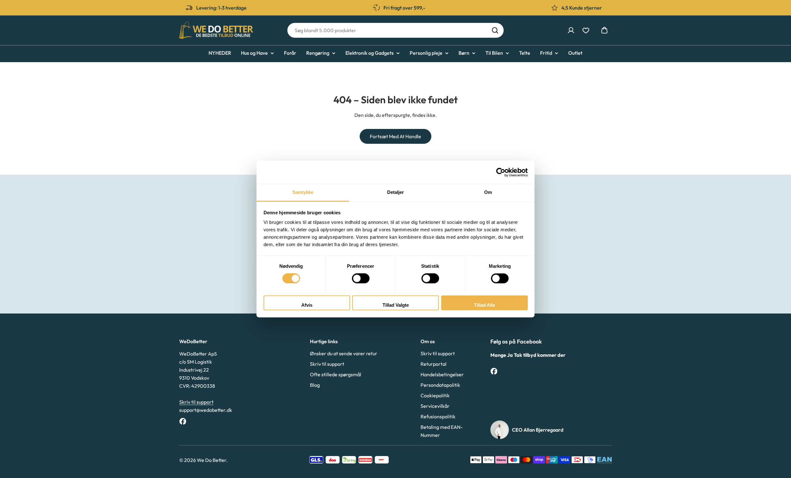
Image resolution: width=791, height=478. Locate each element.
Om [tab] (488, 192)
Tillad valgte (396, 305)
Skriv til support (196, 402)
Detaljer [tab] (395, 192)
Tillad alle (484, 305)
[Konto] (571, 30)
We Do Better (211, 460)
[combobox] (395, 30)
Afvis (306, 305)
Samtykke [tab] (303, 192)
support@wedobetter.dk (205, 410)
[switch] (361, 279)
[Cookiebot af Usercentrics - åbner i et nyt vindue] (501, 172)
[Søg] (495, 30)
